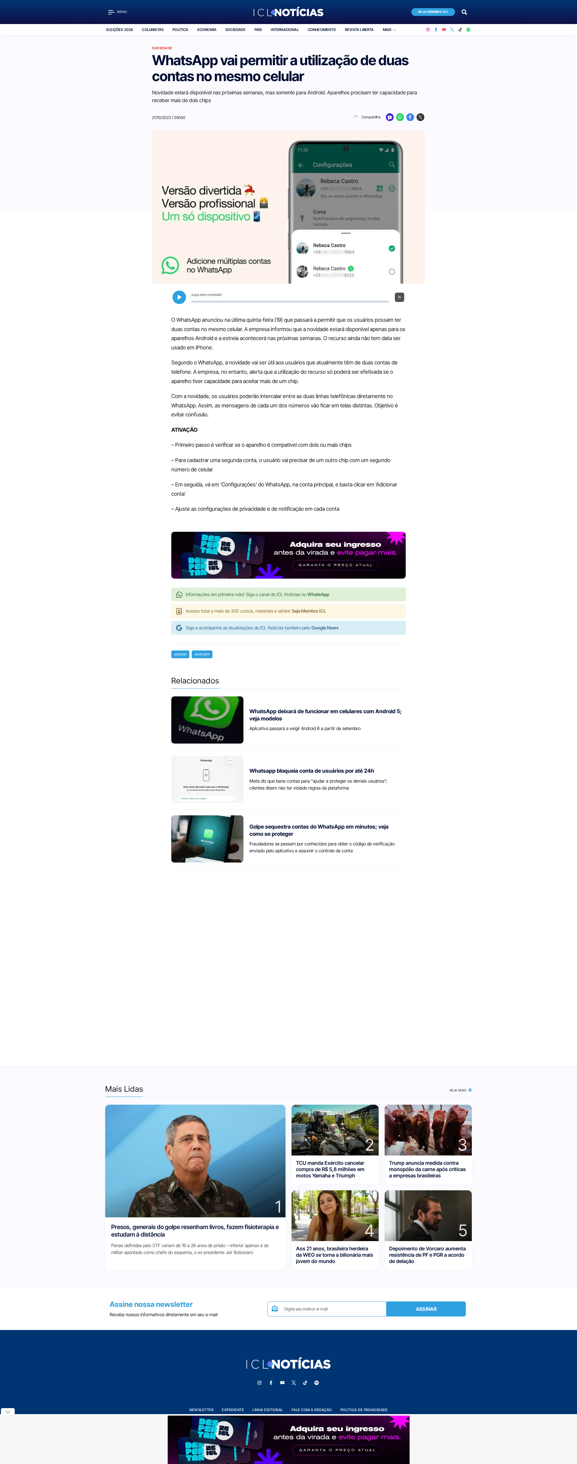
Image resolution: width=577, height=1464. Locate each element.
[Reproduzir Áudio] (179, 297)
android (180, 654)
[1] (195, 1160)
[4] (335, 1215)
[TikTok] (460, 29)
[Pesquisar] (464, 11)
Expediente (233, 1410)
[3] (428, 1129)
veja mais (458, 1090)
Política (180, 29)
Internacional (284, 29)
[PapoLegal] (390, 117)
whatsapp (202, 654)
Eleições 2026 (119, 29)
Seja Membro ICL (433, 12)
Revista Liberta (359, 29)
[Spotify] (468, 29)
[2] (335, 1129)
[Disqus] (288, 962)
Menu (122, 12)
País (258, 29)
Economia (206, 29)
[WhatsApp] (400, 117)
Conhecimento (322, 29)
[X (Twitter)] (452, 29)
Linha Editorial (267, 1410)
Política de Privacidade (364, 1410)
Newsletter (201, 1410)
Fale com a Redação (312, 1410)
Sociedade (235, 29)
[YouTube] (444, 29)
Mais (387, 29)
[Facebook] (436, 29)
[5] (428, 1215)
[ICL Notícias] (289, 12)
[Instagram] (428, 29)
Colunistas (152, 29)
